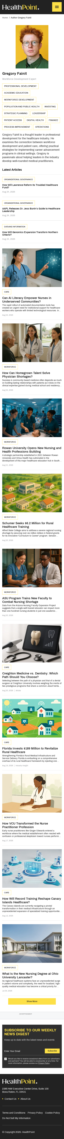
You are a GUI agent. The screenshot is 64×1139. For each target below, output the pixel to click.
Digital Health (35, 120)
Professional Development (20, 86)
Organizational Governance (18, 179)
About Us (25, 1099)
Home (5, 18)
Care (6, 292)
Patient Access (13, 120)
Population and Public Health (21, 107)
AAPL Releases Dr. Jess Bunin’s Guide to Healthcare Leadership (31, 210)
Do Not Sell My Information (16, 1118)
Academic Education (16, 93)
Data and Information (14, 227)
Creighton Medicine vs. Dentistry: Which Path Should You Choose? (30, 675)
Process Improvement (17, 127)
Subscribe (52, 1051)
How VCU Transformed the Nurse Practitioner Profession (25, 825)
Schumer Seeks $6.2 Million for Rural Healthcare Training (27, 525)
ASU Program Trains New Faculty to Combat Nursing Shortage (27, 600)
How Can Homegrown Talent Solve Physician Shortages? (26, 374)
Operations (42, 127)
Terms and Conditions (13, 1112)
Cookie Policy (52, 1112)
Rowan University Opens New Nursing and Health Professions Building (31, 449)
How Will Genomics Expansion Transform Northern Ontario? (30, 233)
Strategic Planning (15, 113)
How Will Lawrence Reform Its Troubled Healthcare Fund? (30, 186)
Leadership (39, 113)
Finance (53, 120)
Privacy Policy (43, 1063)
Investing (50, 107)
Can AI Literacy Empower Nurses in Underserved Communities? (26, 299)
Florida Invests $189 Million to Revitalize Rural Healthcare (30, 750)
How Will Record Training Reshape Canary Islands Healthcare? (31, 900)
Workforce (10, 367)
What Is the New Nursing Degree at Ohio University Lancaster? (30, 975)
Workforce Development (19, 100)
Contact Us (10, 1099)
